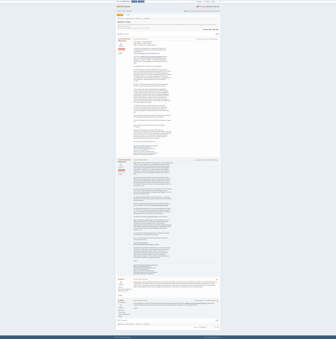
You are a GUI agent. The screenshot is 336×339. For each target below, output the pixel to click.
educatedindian (125, 39)
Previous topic (207, 29)
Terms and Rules (211, 337)
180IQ (122, 300)
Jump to (196, 327)
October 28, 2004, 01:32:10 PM (140, 300)
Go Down (119, 34)
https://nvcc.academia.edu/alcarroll (142, 147)
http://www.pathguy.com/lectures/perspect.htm (147, 53)
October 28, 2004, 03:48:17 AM (140, 279)
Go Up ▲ (218, 337)
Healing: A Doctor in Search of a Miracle (151, 56)
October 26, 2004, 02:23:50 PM (140, 159)
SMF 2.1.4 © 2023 (119, 337)
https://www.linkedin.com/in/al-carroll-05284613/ (145, 153)
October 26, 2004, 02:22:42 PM (140, 39)
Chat (189, 11)
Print (217, 34)
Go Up (118, 320)
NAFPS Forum (123, 6)
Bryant (122, 279)
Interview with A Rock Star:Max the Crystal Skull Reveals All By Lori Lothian (146, 243)
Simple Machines (127, 337)
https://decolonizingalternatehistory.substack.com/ (145, 145)
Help (206, 337)
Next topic (215, 29)
